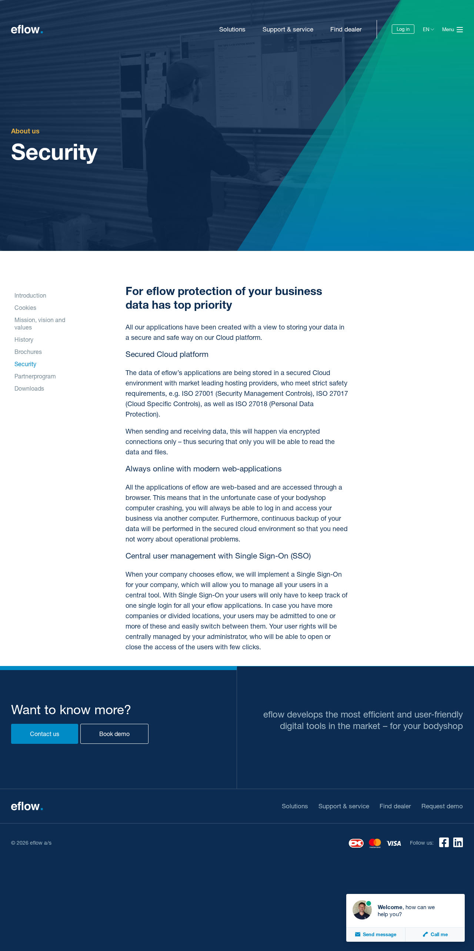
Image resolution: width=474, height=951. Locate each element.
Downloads (29, 388)
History (23, 339)
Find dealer (346, 29)
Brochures (28, 351)
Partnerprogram (35, 376)
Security (25, 363)
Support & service (288, 29)
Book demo (114, 733)
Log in (403, 29)
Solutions (232, 29)
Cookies (25, 307)
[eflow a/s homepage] (27, 29)
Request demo (442, 806)
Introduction (30, 295)
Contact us (44, 733)
